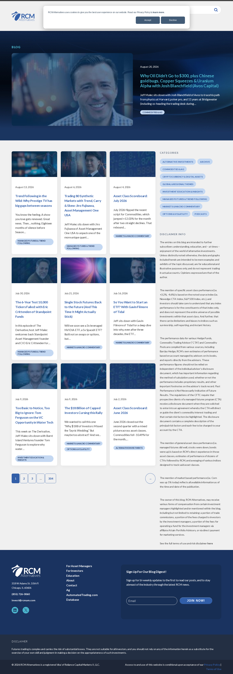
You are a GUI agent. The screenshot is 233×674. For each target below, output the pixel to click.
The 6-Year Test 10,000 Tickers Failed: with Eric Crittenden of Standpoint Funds (33, 309)
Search (216, 10)
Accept (147, 20)
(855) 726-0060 (21, 594)
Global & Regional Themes (178, 184)
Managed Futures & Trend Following (32, 242)
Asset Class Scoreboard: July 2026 (130, 198)
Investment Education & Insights (31, 458)
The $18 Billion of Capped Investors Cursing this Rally (83, 410)
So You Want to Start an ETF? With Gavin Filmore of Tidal (130, 307)
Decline (173, 20)
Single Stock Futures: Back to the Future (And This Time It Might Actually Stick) (83, 309)
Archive (205, 161)
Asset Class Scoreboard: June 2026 (130, 410)
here (210, 543)
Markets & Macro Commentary (132, 236)
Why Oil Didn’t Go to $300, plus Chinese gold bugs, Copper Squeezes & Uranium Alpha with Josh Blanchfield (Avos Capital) (179, 80)
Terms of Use (213, 669)
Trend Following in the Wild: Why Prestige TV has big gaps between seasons (33, 201)
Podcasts (201, 214)
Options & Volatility (78, 449)
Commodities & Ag (152, 112)
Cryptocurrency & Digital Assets (183, 176)
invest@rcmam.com (23, 600)
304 (50, 478)
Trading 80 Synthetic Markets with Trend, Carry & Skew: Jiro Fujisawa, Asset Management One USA (82, 205)
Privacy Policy (212, 664)
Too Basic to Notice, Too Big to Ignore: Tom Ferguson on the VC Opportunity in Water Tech (34, 415)
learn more (158, 12)
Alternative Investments (129, 448)
